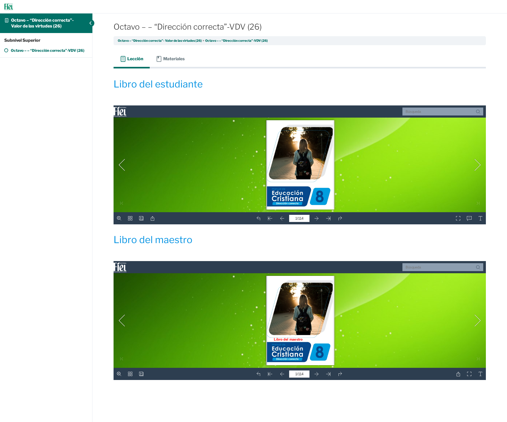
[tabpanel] (300, 232)
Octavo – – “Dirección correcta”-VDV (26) (236, 41)
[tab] (132, 58)
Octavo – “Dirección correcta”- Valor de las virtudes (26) (160, 41)
